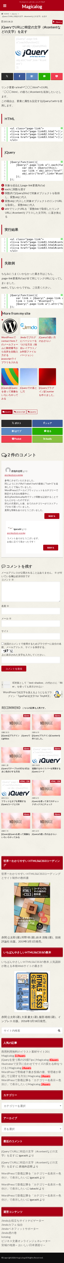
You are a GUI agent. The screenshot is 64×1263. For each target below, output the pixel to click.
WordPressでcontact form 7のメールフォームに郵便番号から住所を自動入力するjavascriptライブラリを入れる (9, 350)
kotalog (6, 1236)
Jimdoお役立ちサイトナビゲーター (22, 1220)
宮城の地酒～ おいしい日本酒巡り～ (23, 1245)
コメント (7, 579)
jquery (33, 411)
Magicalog (32, 6)
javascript (20, 411)
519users (20, 1055)
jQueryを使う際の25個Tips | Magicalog (25, 1059)
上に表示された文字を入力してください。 (24, 654)
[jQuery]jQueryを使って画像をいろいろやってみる (9, 393)
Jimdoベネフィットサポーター (20, 1228)
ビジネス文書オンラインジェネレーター (26, 1240)
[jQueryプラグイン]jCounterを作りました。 (47, 391)
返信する (51, 516)
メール (6, 618)
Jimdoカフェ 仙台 (12, 1224)
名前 (5, 606)
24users (26, 1067)
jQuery (8, 411)
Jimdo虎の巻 (9, 1232)
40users (54, 1059)
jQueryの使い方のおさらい (47, 339)
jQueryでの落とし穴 (28, 389)
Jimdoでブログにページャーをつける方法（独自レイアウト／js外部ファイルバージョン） (28, 346)
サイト (5, 631)
